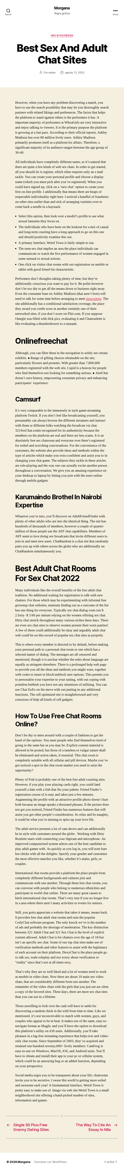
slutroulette (93, 299)
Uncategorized (62, 35)
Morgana (62, 8)
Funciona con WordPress (50, 1162)
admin (52, 72)
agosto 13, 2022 (74, 72)
